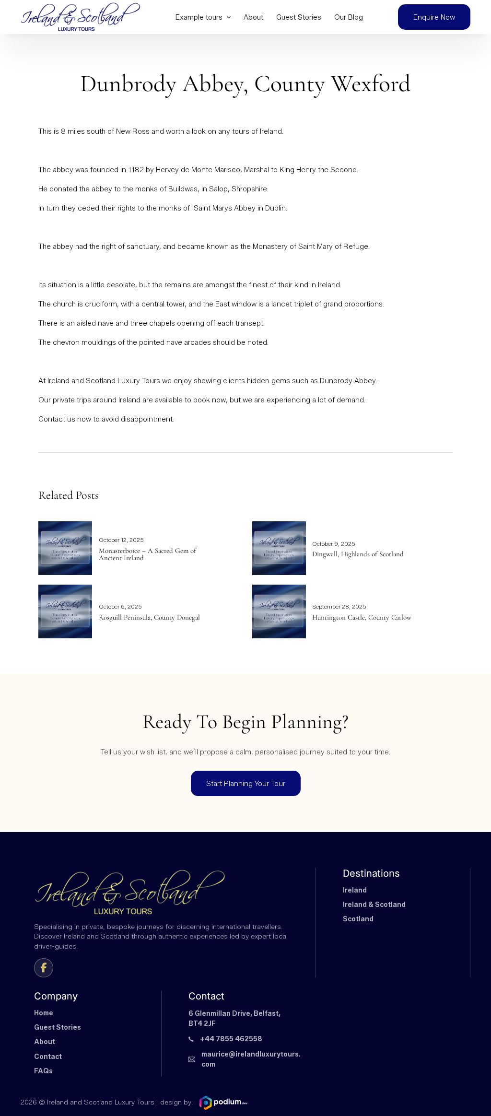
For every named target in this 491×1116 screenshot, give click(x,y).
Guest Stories (298, 17)
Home (43, 1013)
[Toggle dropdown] (228, 17)
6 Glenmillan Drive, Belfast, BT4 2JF (234, 1019)
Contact (48, 1057)
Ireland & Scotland (374, 905)
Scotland (358, 919)
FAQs (43, 1071)
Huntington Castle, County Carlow (361, 617)
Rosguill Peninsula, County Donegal (149, 617)
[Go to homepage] (80, 17)
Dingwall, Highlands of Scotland (358, 554)
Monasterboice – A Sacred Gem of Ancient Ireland (147, 554)
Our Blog (348, 17)
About (253, 17)
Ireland (355, 890)
